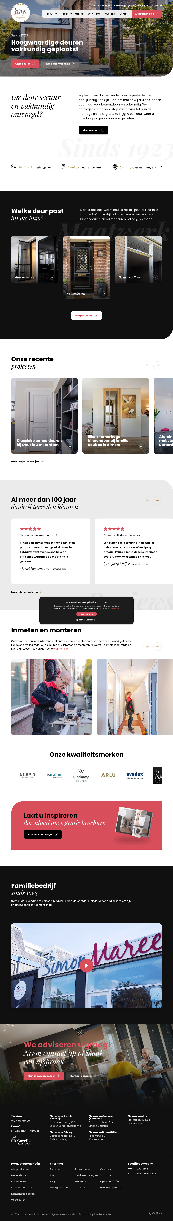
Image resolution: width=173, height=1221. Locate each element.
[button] (86, 620)
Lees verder (115, 608)
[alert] (86, 610)
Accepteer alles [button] (86, 614)
